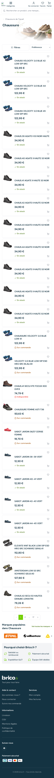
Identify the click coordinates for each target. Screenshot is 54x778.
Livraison (6, 715)
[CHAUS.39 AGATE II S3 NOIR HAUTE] (27, 138)
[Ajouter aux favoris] (48, 56)
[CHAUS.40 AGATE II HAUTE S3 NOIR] (27, 160)
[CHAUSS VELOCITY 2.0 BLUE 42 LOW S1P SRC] (27, 64)
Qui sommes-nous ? (11, 695)
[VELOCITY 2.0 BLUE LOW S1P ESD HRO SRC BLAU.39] (27, 365)
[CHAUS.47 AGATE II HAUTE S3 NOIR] (27, 316)
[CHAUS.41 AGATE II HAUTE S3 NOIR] (27, 182)
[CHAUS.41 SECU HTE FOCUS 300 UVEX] (27, 389)
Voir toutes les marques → (42, 626)
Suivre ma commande (11, 703)
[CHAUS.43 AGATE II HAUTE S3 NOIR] (27, 227)
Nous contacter (9, 699)
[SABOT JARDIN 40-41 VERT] (27, 481)
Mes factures (35, 699)
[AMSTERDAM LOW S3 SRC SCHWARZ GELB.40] (27, 574)
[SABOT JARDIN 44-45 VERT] (27, 525)
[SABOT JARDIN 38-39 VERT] (27, 459)
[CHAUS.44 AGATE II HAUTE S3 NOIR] (27, 249)
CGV (4, 719)
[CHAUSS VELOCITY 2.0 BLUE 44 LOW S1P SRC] (27, 90)
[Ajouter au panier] (48, 72)
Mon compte (34, 695)
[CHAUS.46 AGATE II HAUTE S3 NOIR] (27, 293)
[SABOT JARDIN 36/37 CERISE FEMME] (27, 435)
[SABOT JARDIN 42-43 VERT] (27, 503)
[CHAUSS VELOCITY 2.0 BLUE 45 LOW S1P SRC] (27, 115)
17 (33, 617)
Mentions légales (9, 724)
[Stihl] (11, 636)
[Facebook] (4, 748)
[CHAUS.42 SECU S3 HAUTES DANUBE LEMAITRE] (27, 600)
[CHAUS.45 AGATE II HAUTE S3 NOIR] (27, 271)
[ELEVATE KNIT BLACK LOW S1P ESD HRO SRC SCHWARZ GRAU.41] (27, 549)
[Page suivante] (38, 617)
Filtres (17, 47)
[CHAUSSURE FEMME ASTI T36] (27, 411)
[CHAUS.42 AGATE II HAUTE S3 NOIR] (27, 205)
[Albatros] (32, 636)
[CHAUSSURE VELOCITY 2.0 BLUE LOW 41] (27, 340)
